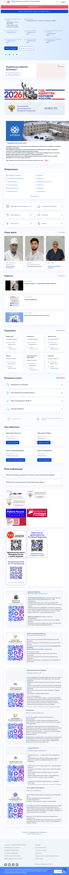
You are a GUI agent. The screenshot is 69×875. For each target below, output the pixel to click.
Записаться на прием (11, 48)
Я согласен (59, 871)
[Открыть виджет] (64, 870)
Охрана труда (39, 858)
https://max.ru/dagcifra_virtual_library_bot (38, 593)
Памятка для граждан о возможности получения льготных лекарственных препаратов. (30, 475)
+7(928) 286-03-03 (54, 349)
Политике (24, 872)
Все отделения (60, 330)
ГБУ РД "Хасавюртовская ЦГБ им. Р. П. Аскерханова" (25, 1)
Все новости (61, 275)
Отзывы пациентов (40, 847)
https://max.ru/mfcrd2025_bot (34, 790)
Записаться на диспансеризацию (15, 460)
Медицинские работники (11, 850)
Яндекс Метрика (28, 869)
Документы (38, 853)
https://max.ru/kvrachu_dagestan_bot (35, 712)
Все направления (34, 196)
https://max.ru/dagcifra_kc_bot (34, 673)
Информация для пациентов (12, 847)
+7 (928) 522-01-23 (11, 32)
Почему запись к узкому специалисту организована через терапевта (25, 482)
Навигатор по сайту (40, 850)
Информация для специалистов (13, 858)
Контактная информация (11, 853)
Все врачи (62, 232)
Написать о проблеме (13, 74)
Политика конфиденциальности (43, 864)
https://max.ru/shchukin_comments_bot (36, 635)
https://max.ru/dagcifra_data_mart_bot (37, 750)
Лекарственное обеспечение (12, 856)
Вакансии (38, 845)
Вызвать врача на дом (26, 48)
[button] (57, 2)
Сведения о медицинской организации (15, 845)
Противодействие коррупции (34, 833)
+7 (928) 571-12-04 (33, 349)
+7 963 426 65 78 (12, 349)
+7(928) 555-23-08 (54, 368)
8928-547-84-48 (12, 368)
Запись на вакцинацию (44, 460)
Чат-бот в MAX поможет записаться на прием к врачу (33, 11)
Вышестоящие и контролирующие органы (47, 856)
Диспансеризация (33, 6)
